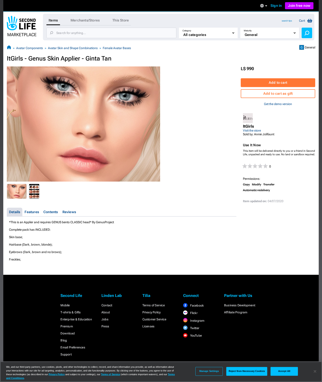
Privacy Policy (151, 312)
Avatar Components (29, 48)
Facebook (196, 305)
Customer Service (154, 319)
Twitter (194, 328)
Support (65, 354)
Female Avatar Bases (117, 48)
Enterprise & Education (76, 319)
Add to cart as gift (278, 93)
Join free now (299, 6)
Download (67, 333)
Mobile (65, 305)
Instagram (196, 320)
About (105, 312)
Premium (66, 326)
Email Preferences (72, 347)
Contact (106, 305)
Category (186, 30)
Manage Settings (209, 371)
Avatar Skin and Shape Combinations (73, 48)
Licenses (148, 326)
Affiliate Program (235, 312)
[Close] (315, 371)
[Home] (9, 48)
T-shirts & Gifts (70, 312)
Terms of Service (153, 305)
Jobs (104, 319)
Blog (63, 340)
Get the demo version (278, 104)
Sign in (276, 6)
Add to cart (278, 82)
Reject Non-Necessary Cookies (247, 371)
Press (105, 326)
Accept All (284, 371)
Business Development (239, 305)
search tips (287, 21)
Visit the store (252, 130)
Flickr (193, 313)
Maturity (248, 30)
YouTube (195, 335)
